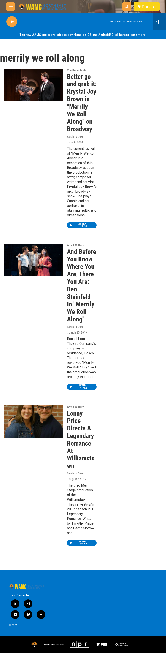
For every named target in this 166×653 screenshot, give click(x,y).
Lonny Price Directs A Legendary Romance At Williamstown (81, 440)
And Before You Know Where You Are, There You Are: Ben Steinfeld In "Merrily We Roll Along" (81, 285)
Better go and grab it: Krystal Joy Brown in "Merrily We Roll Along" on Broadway (82, 103)
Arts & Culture (75, 245)
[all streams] (159, 21)
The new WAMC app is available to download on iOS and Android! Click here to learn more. (83, 34)
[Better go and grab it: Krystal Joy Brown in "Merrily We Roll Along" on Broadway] (33, 85)
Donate (148, 6)
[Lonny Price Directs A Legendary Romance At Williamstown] (33, 421)
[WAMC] (34, 644)
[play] (11, 21)
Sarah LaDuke (75, 136)
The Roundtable (76, 70)
